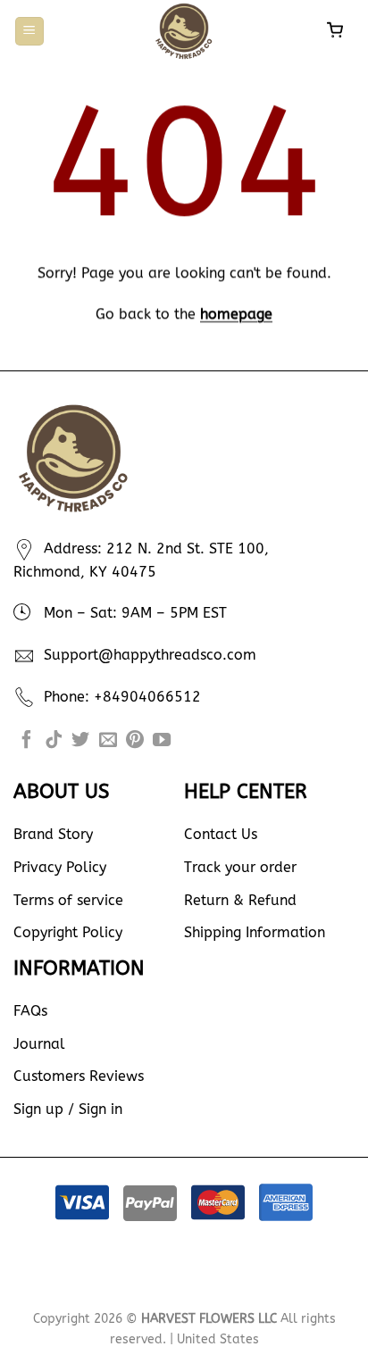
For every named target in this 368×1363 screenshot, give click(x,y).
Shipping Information (254, 932)
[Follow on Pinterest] (135, 741)
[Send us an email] (108, 741)
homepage (236, 313)
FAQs (30, 1010)
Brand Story (53, 834)
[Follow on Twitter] (80, 741)
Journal (39, 1043)
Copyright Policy (67, 932)
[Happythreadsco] (184, 31)
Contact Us (220, 834)
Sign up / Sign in (67, 1109)
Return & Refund (240, 900)
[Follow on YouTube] (162, 741)
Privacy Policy (59, 867)
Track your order (240, 867)
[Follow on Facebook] (27, 741)
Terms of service (68, 900)
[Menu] (29, 31)
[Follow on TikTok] (54, 741)
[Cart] (337, 31)
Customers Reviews (78, 1076)
